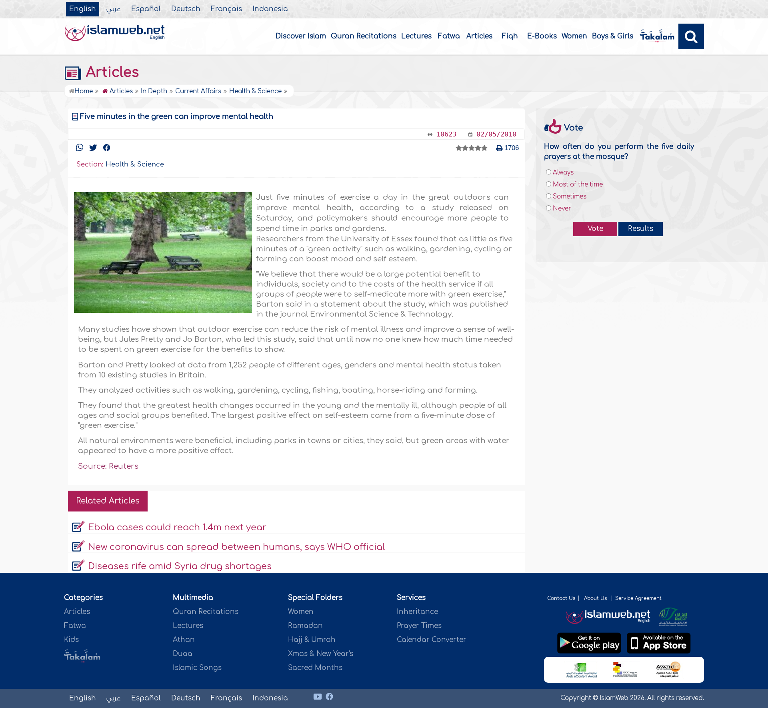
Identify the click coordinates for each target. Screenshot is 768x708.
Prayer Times (419, 626)
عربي (113, 9)
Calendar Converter (431, 640)
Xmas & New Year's (320, 654)
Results (640, 229)
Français (226, 9)
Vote (595, 229)
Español (146, 9)
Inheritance (417, 612)
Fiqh (510, 36)
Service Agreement (638, 598)
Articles (479, 36)
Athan (184, 640)
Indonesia (270, 9)
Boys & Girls (612, 36)
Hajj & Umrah (312, 640)
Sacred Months (315, 668)
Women (574, 36)
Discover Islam (301, 36)
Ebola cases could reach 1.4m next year (177, 527)
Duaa (182, 654)
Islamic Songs (197, 668)
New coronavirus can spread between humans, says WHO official (236, 547)
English (82, 9)
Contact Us (561, 598)
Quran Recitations (363, 36)
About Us (596, 598)
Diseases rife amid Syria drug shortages (180, 566)
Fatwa (449, 36)
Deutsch (185, 9)
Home (83, 91)
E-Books (542, 36)
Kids (71, 640)
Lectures (416, 36)
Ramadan (305, 626)
